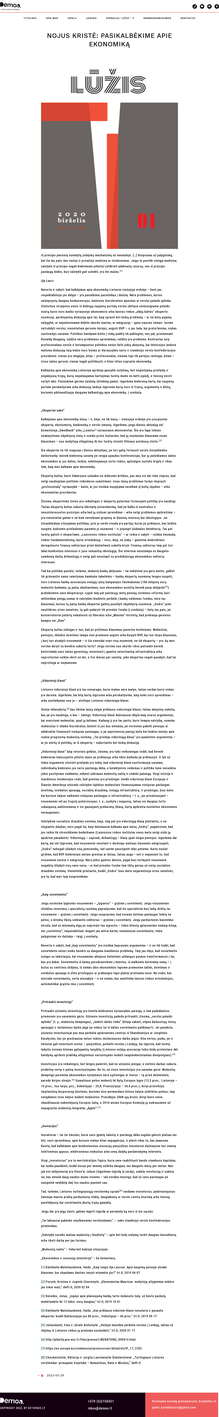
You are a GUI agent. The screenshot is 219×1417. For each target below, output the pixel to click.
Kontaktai (188, 18)
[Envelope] (202, 6)
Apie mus (52, 18)
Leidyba (91, 18)
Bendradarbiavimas (157, 18)
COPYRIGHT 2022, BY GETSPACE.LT (22, 1408)
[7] (43, 1348)
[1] (43, 1267)
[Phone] (194, 6)
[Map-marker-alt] (217, 6)
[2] (43, 1281)
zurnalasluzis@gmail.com (178, 1407)
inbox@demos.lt (100, 1408)
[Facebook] (209, 6)
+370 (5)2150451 (101, 1401)
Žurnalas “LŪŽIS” (118, 18)
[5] (43, 1325)
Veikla (72, 18)
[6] (43, 1339)
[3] (43, 1296)
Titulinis (30, 18)
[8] (43, 1357)
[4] (43, 1310)
